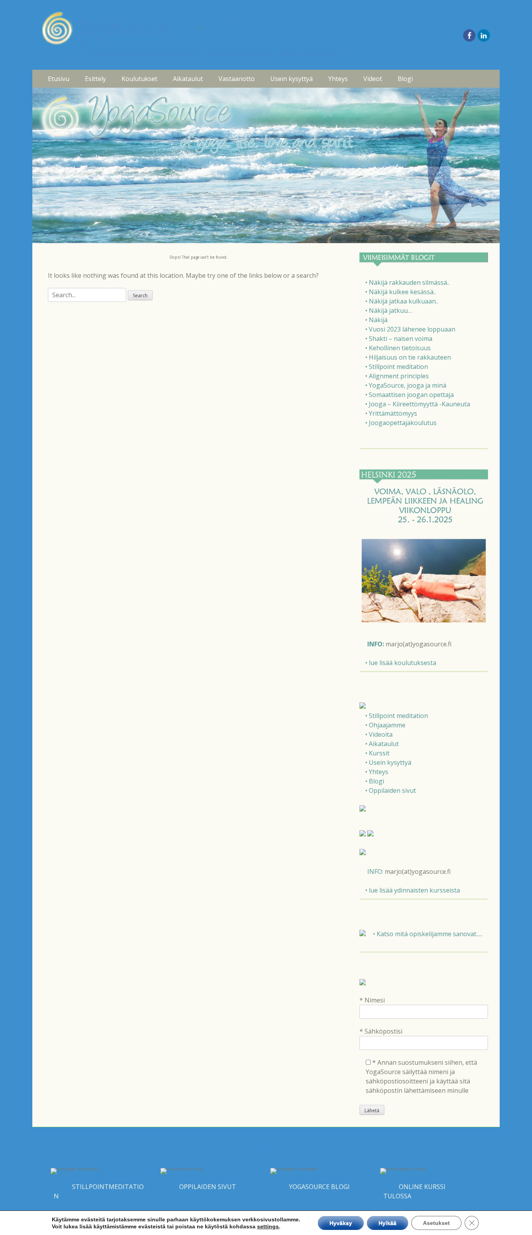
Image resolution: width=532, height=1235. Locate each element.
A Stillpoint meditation (421, 226)
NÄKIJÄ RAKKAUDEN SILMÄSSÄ (435, 95)
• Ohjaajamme (385, 725)
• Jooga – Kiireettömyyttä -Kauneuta (417, 404)
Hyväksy (340, 1223)
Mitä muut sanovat (142, 210)
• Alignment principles (397, 376)
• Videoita (379, 734)
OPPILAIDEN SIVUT (207, 1186)
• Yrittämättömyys (391, 413)
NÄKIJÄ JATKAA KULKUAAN (429, 128)
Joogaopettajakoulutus (423, 341)
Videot (372, 78)
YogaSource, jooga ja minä (428, 267)
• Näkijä (376, 320)
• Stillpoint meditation (396, 366)
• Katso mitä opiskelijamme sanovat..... (427, 934)
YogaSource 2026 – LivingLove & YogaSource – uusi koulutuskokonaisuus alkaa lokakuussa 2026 (157, 108)
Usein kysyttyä (291, 78)
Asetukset (436, 1223)
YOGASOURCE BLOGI (319, 1186)
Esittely (95, 78)
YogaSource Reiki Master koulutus (149, 173)
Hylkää (387, 1223)
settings (268, 1226)
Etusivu (58, 78)
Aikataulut (188, 78)
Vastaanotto (236, 78)
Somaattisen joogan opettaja (431, 284)
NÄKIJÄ (403, 161)
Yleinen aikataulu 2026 (197, 95)
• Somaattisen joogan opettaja (409, 394)
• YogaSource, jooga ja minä (405, 385)
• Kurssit (377, 753)
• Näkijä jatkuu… (388, 310)
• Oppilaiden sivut (390, 790)
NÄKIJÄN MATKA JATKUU (426, 144)
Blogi (405, 78)
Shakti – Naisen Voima (422, 194)
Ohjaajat (129, 194)
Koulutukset (139, 78)
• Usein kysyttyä (388, 762)
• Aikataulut (382, 743)
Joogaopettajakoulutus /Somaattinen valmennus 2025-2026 (157, 145)
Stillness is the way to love (427, 210)
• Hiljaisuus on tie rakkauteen (408, 357)
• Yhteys (376, 771)
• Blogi (374, 781)
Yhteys (338, 78)
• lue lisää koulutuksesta (400, 662)
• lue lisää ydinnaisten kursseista (412, 890)
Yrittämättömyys (415, 324)
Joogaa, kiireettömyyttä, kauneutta (424, 304)
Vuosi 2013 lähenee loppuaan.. (432, 177)
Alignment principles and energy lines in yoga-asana (434, 247)
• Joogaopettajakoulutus (401, 422)
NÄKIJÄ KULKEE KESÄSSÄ (427, 112)
